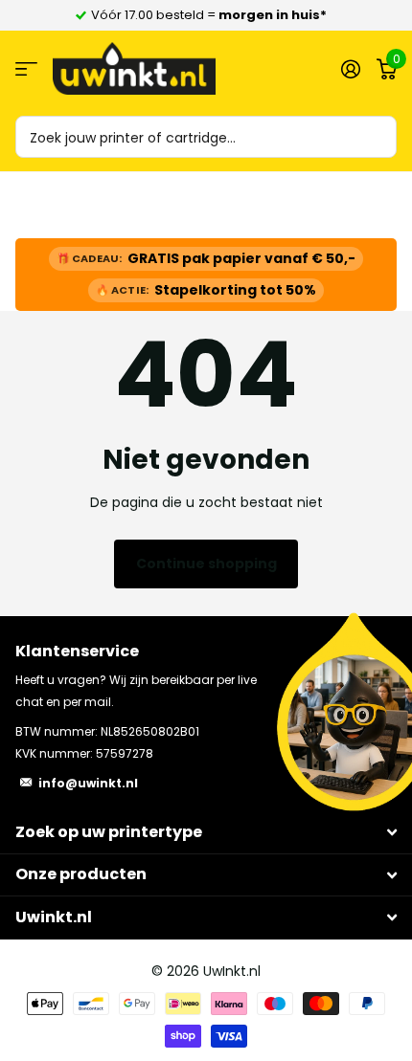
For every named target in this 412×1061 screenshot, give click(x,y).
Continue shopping (206, 563)
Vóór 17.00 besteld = (209, 15)
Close (206, 832)
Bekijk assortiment (26, 68)
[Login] (350, 69)
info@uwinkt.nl (88, 783)
